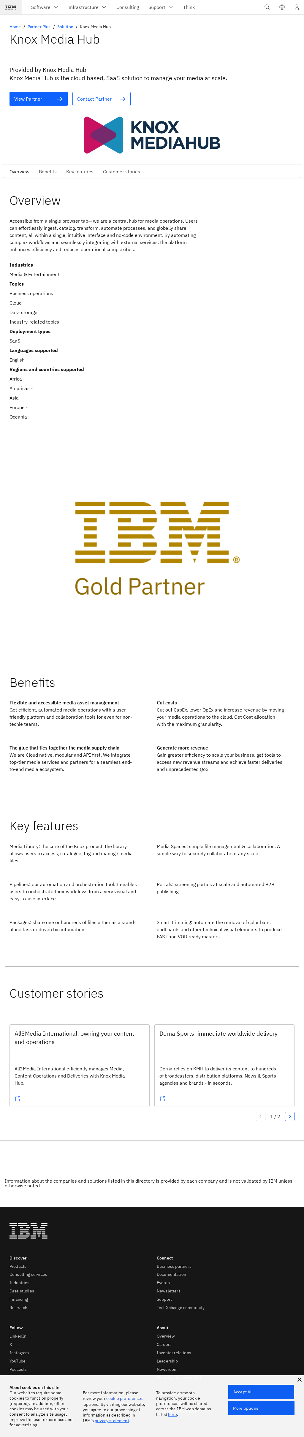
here (172, 1414)
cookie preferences (124, 1398)
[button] (282, 7)
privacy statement (112, 1420)
